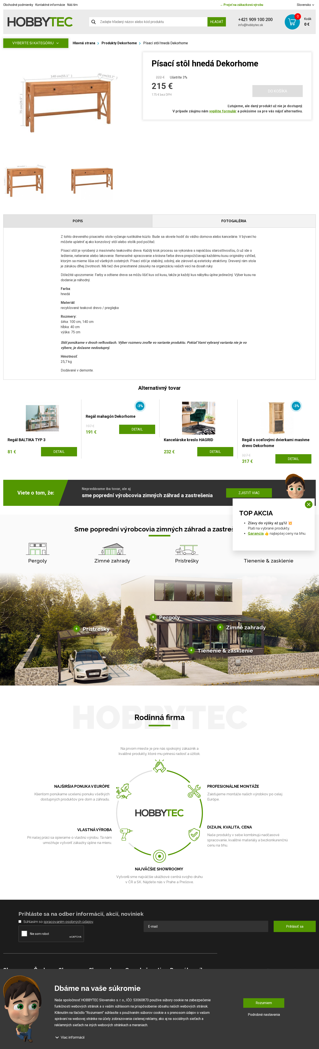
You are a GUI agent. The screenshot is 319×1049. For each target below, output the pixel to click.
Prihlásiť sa (294, 926)
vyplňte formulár (223, 111)
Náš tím (72, 5)
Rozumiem (264, 1003)
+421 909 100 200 (255, 19)
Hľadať (216, 22)
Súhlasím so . (58, 922)
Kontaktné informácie (50, 5)
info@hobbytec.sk (250, 25)
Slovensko (304, 5)
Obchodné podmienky (18, 5)
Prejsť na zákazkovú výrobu (241, 5)
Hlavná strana (84, 43)
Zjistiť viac (249, 493)
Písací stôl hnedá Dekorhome (165, 43)
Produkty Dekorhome (119, 43)
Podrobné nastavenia (264, 1014)
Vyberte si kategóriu (33, 43)
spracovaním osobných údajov (68, 922)
